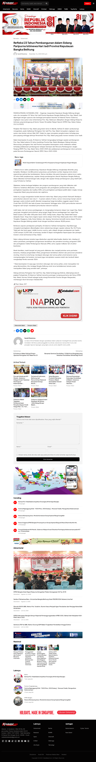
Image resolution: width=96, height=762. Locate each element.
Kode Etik (41, 754)
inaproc (87, 3)
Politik (66, 9)
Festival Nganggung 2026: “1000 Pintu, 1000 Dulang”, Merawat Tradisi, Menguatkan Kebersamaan (48, 508)
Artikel (35, 741)
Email (50, 447)
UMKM (60, 9)
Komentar (20, 423)
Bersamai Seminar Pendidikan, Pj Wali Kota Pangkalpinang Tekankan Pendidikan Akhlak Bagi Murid (63, 354)
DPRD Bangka (28, 698)
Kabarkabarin (70, 728)
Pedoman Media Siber (53, 754)
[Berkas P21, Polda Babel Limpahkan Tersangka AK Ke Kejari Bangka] (18, 682)
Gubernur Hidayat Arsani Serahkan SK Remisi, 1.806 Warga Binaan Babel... (39, 402)
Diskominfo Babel (20, 325)
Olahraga (52, 9)
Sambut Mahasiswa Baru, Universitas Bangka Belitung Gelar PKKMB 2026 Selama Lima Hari (43, 599)
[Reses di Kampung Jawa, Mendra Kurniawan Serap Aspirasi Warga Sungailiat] (18, 705)
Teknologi (51, 745)
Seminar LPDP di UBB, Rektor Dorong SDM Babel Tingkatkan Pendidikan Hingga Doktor (42, 624)
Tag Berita (74, 9)
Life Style (36, 745)
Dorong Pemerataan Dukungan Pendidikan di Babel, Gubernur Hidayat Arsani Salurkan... (73, 379)
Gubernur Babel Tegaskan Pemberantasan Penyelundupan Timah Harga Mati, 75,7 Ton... (21, 403)
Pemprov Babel (32, 325)
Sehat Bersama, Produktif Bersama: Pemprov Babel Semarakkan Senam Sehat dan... (55, 379)
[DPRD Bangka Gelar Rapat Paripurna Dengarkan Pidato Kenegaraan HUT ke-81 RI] (48, 589)
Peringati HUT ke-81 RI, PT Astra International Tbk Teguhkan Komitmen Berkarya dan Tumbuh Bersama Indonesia (30, 658)
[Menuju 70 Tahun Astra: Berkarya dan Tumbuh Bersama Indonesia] (19, 650)
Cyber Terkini (84, 728)
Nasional (36, 732)
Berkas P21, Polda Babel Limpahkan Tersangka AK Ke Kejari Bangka (38, 501)
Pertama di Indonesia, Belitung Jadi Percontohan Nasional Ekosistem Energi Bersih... (38, 379)
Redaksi (64, 754)
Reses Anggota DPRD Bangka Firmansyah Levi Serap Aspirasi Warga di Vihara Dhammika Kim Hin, (47, 522)
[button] (32, 99)
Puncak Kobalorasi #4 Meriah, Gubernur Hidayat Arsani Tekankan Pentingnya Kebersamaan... (21, 379)
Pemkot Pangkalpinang (30, 686)
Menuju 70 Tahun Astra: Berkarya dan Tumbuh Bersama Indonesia (18, 655)
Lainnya (82, 9)
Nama (18, 447)
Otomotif (36, 9)
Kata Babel (69, 732)
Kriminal (43, 9)
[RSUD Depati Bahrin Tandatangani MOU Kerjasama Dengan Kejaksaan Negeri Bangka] (18, 165)
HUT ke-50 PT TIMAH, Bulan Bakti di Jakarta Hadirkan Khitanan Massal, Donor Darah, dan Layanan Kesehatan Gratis (54, 658)
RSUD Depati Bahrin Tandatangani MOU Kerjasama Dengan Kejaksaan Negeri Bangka (50, 162)
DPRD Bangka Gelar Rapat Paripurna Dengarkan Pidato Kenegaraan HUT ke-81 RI (40, 592)
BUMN (29, 9)
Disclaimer (33, 754)
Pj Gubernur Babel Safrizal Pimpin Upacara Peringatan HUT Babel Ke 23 (26, 354)
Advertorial (6, 9)
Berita (22, 9)
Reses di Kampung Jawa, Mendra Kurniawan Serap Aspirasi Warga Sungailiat (41, 515)
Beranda (15, 9)
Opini (35, 737)
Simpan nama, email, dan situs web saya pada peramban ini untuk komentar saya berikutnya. (47, 455)
